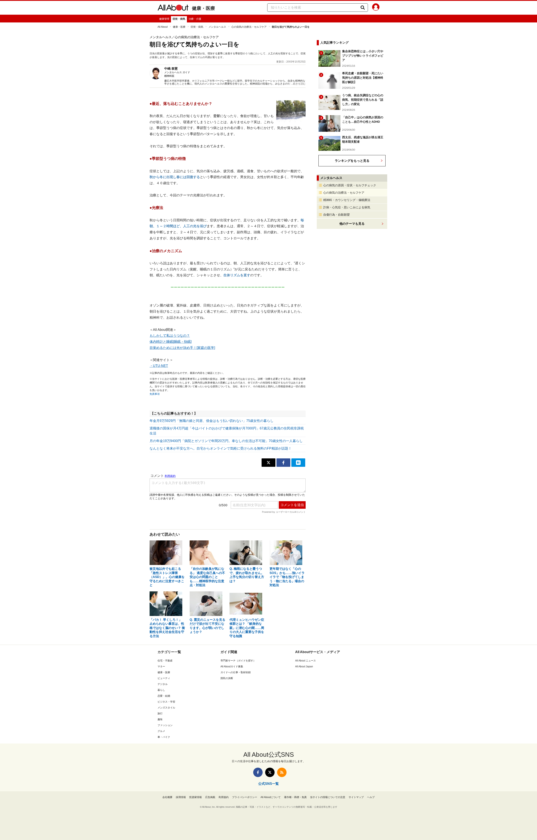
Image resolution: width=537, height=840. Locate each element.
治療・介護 (195, 18)
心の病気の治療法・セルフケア (249, 26)
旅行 (160, 713)
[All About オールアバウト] (173, 8)
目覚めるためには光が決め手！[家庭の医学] (182, 348)
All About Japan (304, 666)
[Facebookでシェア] (283, 462)
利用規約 (224, 797)
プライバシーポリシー (244, 797)
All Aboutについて (271, 797)
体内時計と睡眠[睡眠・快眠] (171, 341)
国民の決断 (226, 678)
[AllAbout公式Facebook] (258, 772)
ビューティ (164, 678)
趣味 (160, 719)
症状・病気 (179, 18)
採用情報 (181, 797)
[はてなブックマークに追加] (298, 462)
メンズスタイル (166, 707)
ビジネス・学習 (166, 701)
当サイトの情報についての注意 (327, 797)
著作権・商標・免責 (295, 797)
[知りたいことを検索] (363, 7)
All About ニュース (305, 660)
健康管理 (164, 18)
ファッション (165, 725)
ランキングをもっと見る (352, 160)
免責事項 (155, 394)
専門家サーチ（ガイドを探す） (238, 660)
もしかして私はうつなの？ (170, 335)
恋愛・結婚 (164, 695)
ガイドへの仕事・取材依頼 (235, 672)
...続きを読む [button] (298, 83)
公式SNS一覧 (268, 783)
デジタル (163, 684)
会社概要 (167, 797)
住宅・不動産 (165, 660)
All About (163, 26)
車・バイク (164, 737)
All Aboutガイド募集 (231, 666)
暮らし (161, 690)
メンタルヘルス (217, 26)
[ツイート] (268, 462)
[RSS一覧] (282, 772)
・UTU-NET (159, 366)
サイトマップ (356, 797)
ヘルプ (371, 797)
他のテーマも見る (352, 223)
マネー (161, 666)
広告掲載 (210, 797)
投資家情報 (195, 797)
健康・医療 (203, 8)
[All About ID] (375, 7)
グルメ (161, 731)
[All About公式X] (270, 772)
